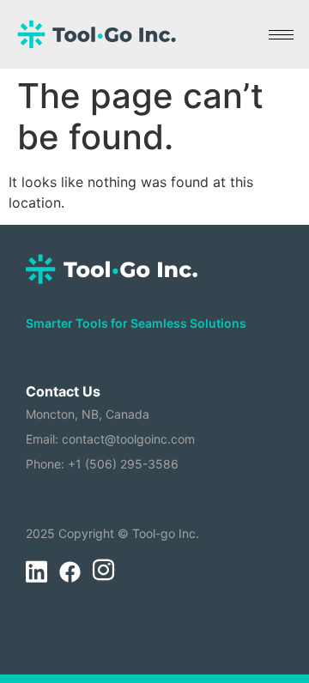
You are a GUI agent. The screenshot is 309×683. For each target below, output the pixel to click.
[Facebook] (69, 572)
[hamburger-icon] (281, 34)
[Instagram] (103, 572)
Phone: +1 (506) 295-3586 (102, 463)
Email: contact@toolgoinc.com (110, 439)
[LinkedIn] (36, 572)
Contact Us (63, 391)
